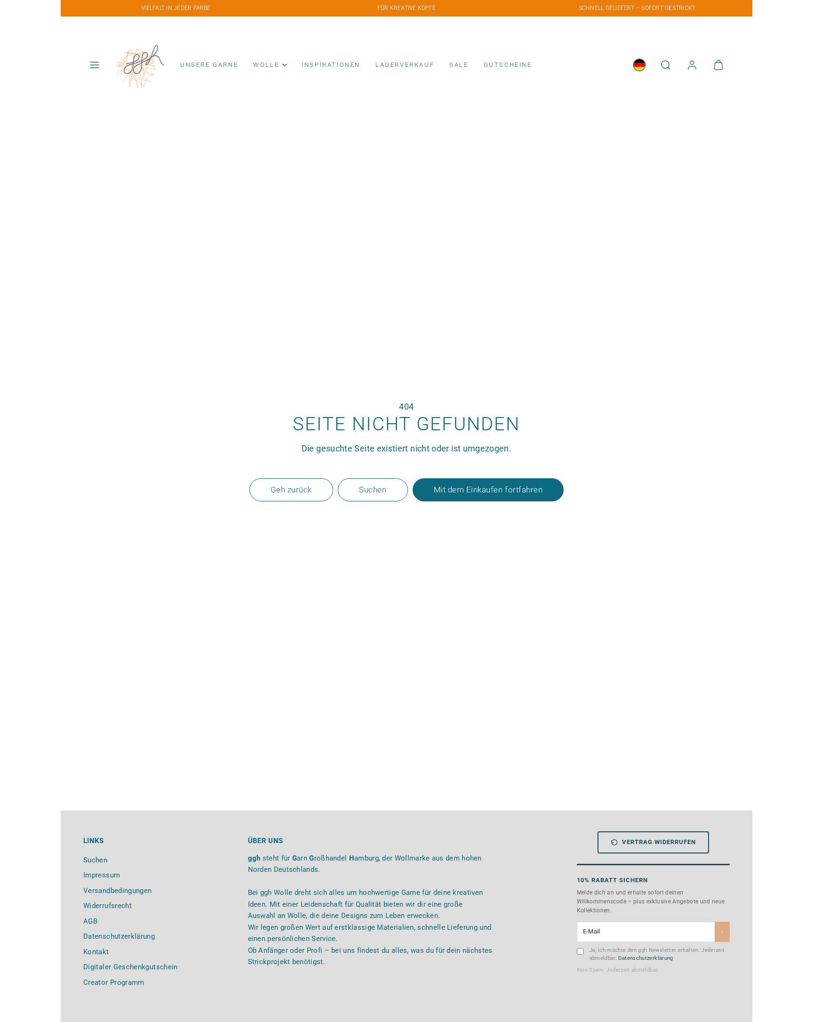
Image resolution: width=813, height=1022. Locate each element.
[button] (94, 65)
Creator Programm (113, 982)
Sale (458, 64)
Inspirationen (331, 64)
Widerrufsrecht (107, 905)
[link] (639, 65)
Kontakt (96, 952)
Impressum (101, 875)
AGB (90, 921)
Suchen (95, 860)
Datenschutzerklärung (119, 936)
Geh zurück (291, 489)
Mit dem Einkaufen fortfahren (488, 489)
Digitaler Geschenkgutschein (130, 967)
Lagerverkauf (404, 64)
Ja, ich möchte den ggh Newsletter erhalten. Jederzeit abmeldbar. (657, 954)
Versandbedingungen (117, 890)
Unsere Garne (209, 64)
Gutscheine (508, 64)
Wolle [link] (266, 64)
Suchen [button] (372, 489)
